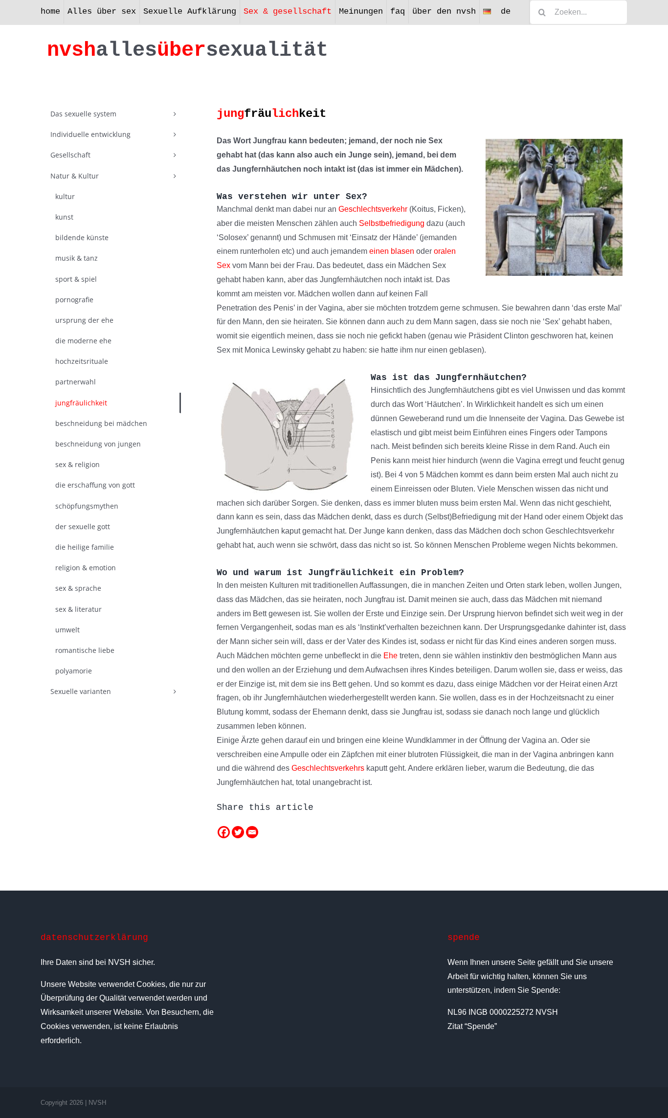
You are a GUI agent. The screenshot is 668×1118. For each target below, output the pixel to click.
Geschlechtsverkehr (372, 209)
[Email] (252, 832)
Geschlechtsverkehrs (327, 768)
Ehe (390, 655)
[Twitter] (238, 832)
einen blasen (391, 251)
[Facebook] (224, 832)
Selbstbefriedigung (391, 223)
